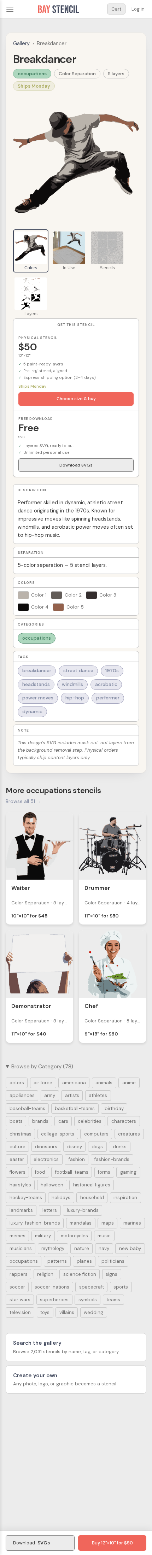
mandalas (81, 1223)
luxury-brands (83, 1210)
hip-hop (74, 698)
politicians (112, 1261)
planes (84, 1261)
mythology (52, 1248)
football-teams (71, 1172)
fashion (77, 1159)
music (104, 1236)
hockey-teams (26, 1198)
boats (16, 1121)
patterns (57, 1261)
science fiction (79, 1274)
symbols (87, 1300)
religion (45, 1274)
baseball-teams (27, 1108)
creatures (129, 1134)
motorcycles (74, 1236)
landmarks (21, 1210)
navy (104, 1248)
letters (49, 1210)
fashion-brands (111, 1159)
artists (72, 1095)
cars (63, 1121)
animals (103, 1083)
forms (104, 1172)
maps (107, 1223)
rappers (19, 1274)
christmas (20, 1134)
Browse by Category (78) (42, 1066)
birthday (114, 1108)
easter (17, 1159)
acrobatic (106, 684)
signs (111, 1274)
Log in (138, 9)
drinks (120, 1147)
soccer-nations (52, 1287)
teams (113, 1300)
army (49, 1095)
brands (40, 1121)
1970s (112, 671)
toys (44, 1312)
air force (43, 1083)
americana (74, 1083)
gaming (128, 1172)
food (40, 1172)
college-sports (57, 1134)
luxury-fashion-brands (35, 1223)
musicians (21, 1248)
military (43, 1236)
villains (66, 1312)
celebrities (89, 1121)
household (92, 1198)
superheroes (54, 1300)
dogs (97, 1147)
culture (17, 1147)
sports (120, 1287)
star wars (20, 1300)
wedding (93, 1312)
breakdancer (36, 671)
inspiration (125, 1198)
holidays (61, 1198)
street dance (78, 671)
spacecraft (91, 1287)
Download (31, 1543)
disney (74, 1147)
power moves (37, 698)
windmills (72, 684)
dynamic (32, 712)
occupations (32, 74)
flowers (17, 1172)
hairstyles (20, 1185)
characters (123, 1121)
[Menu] (10, 9)
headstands (36, 684)
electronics (46, 1159)
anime (129, 1083)
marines (132, 1223)
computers (96, 1134)
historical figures (91, 1185)
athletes (98, 1095)
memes (17, 1236)
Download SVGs (76, 465)
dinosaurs (46, 1147)
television (20, 1312)
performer (107, 698)
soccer (17, 1287)
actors (17, 1083)
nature (81, 1248)
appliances (22, 1095)
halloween (52, 1185)
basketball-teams (75, 1108)
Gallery (21, 43)
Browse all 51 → (23, 801)
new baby (130, 1248)
